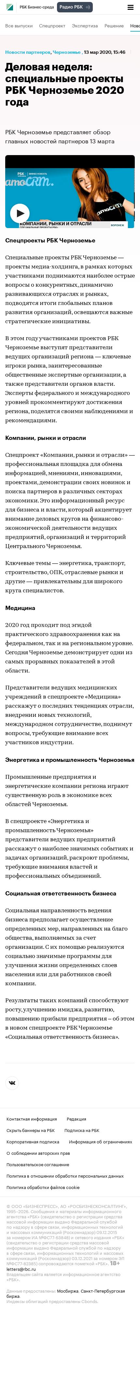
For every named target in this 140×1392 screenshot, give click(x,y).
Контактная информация (32, 1118)
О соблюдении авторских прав (38, 1152)
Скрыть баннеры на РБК (31, 1129)
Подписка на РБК (81, 1129)
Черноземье (66, 52)
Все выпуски (19, 25)
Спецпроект (52, 25)
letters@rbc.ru (21, 1268)
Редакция (76, 1118)
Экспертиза (85, 25)
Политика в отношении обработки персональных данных (65, 1175)
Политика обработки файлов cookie (43, 1186)
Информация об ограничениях (100, 1141)
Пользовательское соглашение (38, 1164)
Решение (114, 25)
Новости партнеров (27, 52)
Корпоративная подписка (33, 1141)
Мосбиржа (67, 1290)
